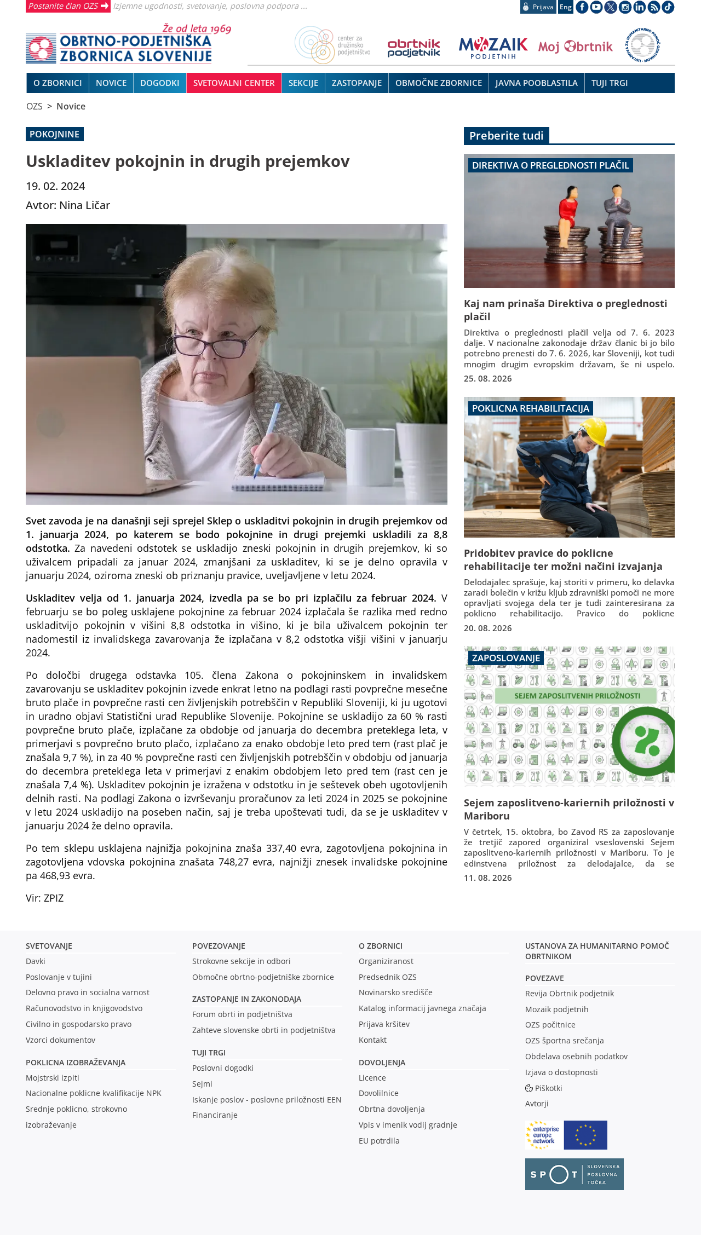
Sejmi (202, 1083)
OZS (34, 106)
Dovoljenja (382, 1062)
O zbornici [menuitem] (57, 82)
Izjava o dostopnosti (561, 1072)
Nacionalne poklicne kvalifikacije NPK (94, 1093)
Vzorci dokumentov (60, 1040)
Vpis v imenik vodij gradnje (408, 1124)
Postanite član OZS (62, 5)
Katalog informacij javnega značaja (422, 1008)
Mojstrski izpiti (52, 1077)
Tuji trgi (209, 1052)
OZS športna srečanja (564, 1040)
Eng (566, 6)
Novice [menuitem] (111, 82)
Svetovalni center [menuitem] (234, 82)
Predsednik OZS (388, 977)
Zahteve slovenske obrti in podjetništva (264, 1030)
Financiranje (215, 1115)
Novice (70, 106)
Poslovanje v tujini (59, 977)
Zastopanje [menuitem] (357, 82)
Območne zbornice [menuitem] (438, 82)
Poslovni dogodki (223, 1068)
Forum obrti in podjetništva (242, 1014)
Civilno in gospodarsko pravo (78, 1024)
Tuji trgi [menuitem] (609, 82)
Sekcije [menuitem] (303, 82)
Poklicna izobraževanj (73, 1062)
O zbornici (381, 945)
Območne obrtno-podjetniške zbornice (263, 977)
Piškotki (548, 1088)
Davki (35, 961)
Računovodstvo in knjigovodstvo (84, 1008)
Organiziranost (386, 961)
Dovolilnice (379, 1093)
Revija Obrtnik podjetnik (569, 993)
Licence (372, 1077)
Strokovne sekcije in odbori (241, 961)
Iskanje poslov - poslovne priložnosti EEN (267, 1099)
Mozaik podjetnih (557, 1009)
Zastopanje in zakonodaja (246, 999)
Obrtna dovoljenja (392, 1109)
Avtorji (537, 1103)
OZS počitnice (550, 1024)
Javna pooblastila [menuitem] (537, 82)
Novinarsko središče (396, 992)
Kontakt (373, 1040)
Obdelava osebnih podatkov (576, 1056)
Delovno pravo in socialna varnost (88, 992)
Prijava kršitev (384, 1024)
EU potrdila (379, 1140)
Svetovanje (49, 945)
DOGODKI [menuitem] (160, 82)
